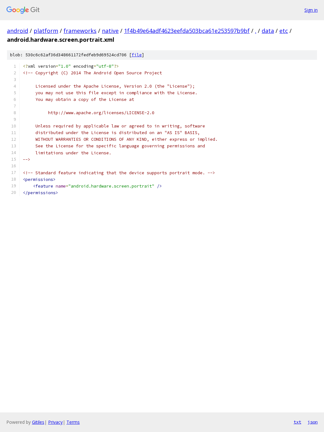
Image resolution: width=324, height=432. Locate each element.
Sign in (311, 10)
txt (297, 422)
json (313, 422)
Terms (73, 422)
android (17, 30)
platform (46, 30)
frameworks (80, 30)
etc (283, 30)
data (268, 30)
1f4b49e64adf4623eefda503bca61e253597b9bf (187, 30)
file (137, 55)
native (110, 30)
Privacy (55, 422)
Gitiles (38, 422)
